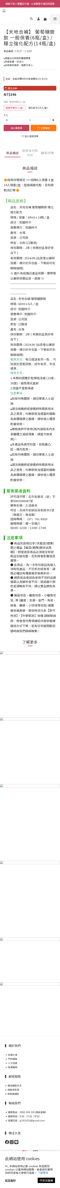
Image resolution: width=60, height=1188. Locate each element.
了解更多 (43, 1173)
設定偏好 (10, 1180)
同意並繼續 (46, 1180)
